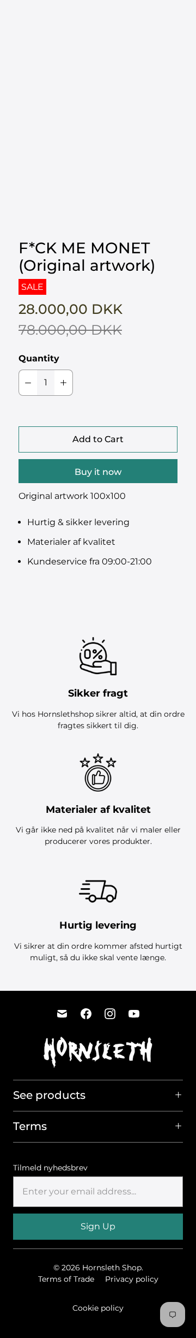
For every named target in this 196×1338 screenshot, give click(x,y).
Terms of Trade (66, 1279)
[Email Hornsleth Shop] (62, 1014)
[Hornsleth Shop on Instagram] (110, 1014)
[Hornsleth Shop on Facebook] (86, 1014)
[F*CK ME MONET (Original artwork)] (98, 146)
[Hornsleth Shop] (46, 18)
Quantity (39, 358)
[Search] (167, 18)
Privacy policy (131, 1279)
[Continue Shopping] (186, 19)
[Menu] (145, 18)
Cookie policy (98, 1308)
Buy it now (98, 472)
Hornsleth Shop (112, 1267)
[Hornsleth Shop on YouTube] (134, 1014)
